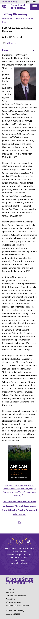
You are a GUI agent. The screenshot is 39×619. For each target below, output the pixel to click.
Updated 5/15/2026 (13, 614)
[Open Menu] (34, 7)
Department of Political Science (18, 6)
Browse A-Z (35, 2)
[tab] (19, 50)
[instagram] (28, 541)
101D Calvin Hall (19, 551)
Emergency (10, 592)
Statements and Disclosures (16, 596)
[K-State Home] (4, 6)
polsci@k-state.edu (19, 563)
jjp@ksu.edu (10, 43)
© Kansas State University (15, 611)
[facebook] (11, 541)
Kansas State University (9, 2)
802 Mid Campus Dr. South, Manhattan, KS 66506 (19, 556)
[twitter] (19, 541)
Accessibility (10, 599)
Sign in (27, 2)
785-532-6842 (19, 560)
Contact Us (10, 589)
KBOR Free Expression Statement (17, 606)
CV (19, 522)
